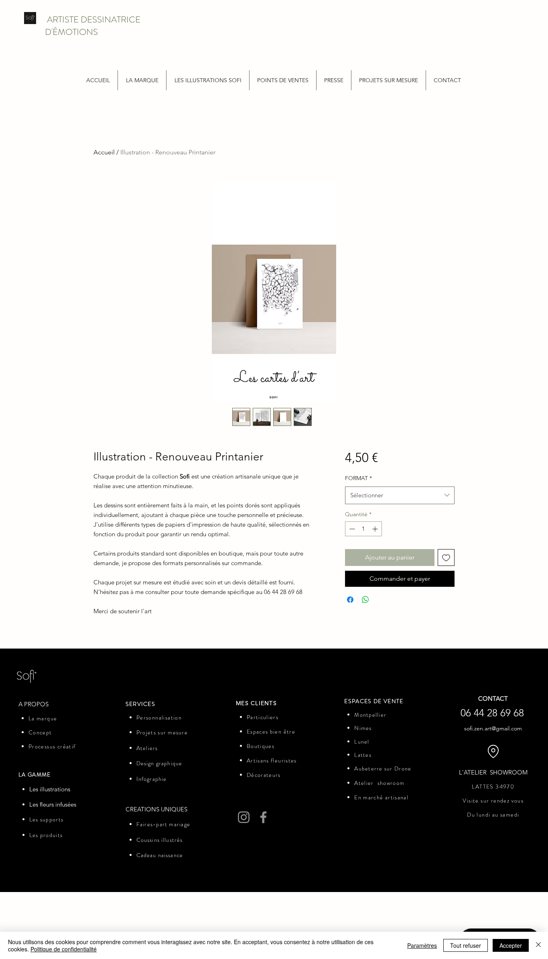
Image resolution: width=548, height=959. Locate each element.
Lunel (361, 742)
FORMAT (358, 478)
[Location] (493, 752)
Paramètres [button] (422, 945)
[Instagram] (244, 817)
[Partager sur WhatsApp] (365, 599)
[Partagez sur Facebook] (350, 599)
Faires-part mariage (163, 824)
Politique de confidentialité (63, 949)
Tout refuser (465, 945)
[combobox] (400, 495)
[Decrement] (351, 529)
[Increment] (376, 529)
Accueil (104, 152)
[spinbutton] (363, 529)
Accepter (510, 945)
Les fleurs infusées (52, 804)
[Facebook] (263, 817)
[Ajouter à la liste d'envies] (446, 557)
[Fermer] (538, 945)
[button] (142, 80)
